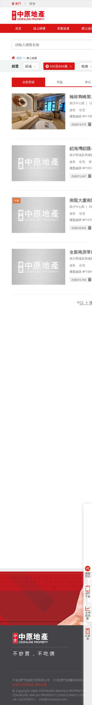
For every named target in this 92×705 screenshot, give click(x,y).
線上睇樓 (39, 28)
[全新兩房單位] (38, 267)
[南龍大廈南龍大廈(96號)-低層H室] (38, 215)
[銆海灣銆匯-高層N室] (38, 163)
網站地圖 (41, 684)
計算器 (87, 637)
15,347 (82, 176)
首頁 (18, 28)
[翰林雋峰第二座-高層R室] (38, 111)
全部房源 (28, 82)
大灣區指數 (87, 615)
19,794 (82, 280)
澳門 (17, 4)
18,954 (82, 228)
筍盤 (60, 82)
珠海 (32, 4)
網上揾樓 (32, 58)
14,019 (82, 124)
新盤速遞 (63, 28)
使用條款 (28, 684)
